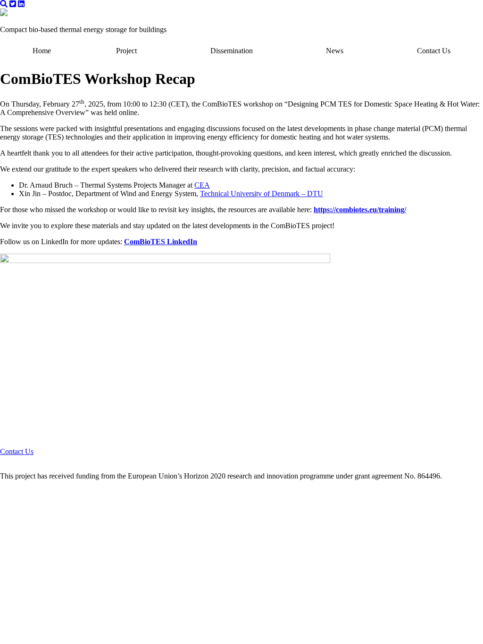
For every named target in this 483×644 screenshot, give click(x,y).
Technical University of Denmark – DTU (261, 194)
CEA (202, 185)
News (334, 51)
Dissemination (231, 51)
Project (126, 51)
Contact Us (433, 51)
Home (42, 51)
